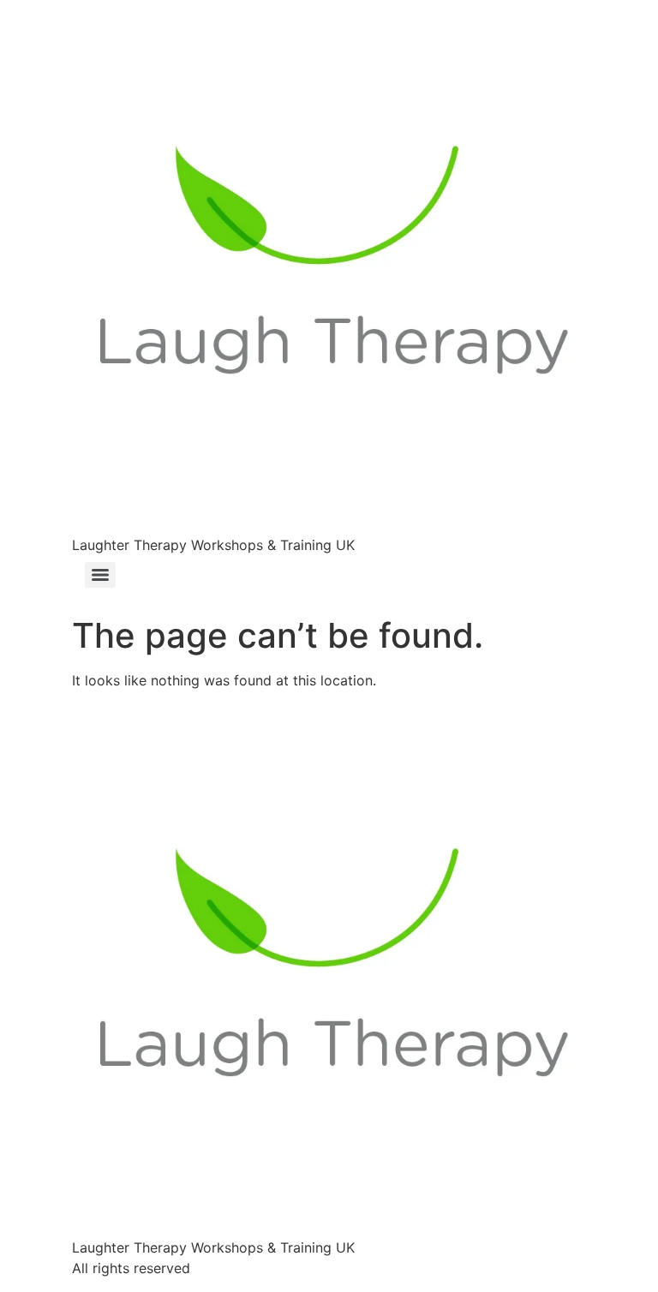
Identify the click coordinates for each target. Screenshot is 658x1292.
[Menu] (100, 575)
